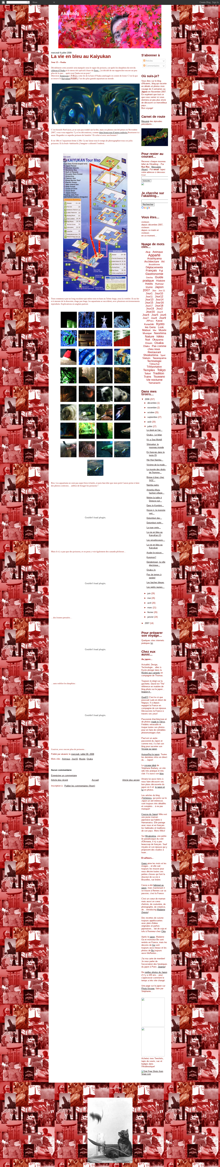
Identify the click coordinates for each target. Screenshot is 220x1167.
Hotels (149, 283)
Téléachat (154, 364)
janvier (150, 617)
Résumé (145, 121)
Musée (82, 759)
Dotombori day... (154, 518)
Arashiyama (154, 258)
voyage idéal (150, 765)
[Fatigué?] (104, 420)
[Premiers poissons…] (122, 365)
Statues (146, 358)
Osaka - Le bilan (154, 435)
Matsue (146, 330)
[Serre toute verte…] (68, 383)
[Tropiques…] (122, 457)
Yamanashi (154, 382)
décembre (152, 403)
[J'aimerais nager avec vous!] (95, 476)
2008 (147, 399)
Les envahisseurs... (156, 540)
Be (152, 950)
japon (152, 937)
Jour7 (146, 318)
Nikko (160, 336)
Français (151, 270)
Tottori (147, 373)
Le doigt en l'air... (154, 430)
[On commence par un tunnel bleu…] (87, 365)
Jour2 (159, 308)
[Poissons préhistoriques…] (122, 439)
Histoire (160, 280)
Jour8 (154, 318)
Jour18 (159, 305)
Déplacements (154, 267)
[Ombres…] (104, 439)
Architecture (151, 261)
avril (149, 603)
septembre (152, 417)
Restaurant (154, 352)
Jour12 (159, 296)
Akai (148, 252)
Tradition (158, 373)
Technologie (154, 361)
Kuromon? (151, 557)
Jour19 (150, 308)
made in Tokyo (158, 722)
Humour (159, 283)
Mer (154, 330)
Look (161, 327)
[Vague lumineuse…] (86, 328)
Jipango (161, 967)
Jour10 (159, 293)
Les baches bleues (155, 582)
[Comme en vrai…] (104, 383)
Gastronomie (154, 273)
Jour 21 (161, 290)
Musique (147, 333)
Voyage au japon (149, 749)
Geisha (149, 277)
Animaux (66, 759)
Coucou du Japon (149, 814)
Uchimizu (147, 798)
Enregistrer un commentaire (64, 775)
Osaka (90, 759)
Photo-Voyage (147, 988)
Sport (162, 355)
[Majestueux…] (68, 439)
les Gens (150, 327)
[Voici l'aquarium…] (122, 346)
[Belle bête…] (68, 402)
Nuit (147, 339)
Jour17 (149, 305)
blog (161, 773)
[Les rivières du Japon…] (87, 383)
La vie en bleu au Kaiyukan (81, 56)
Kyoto (160, 324)
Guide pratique (153, 278)
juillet (150, 426)
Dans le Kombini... (155, 505)
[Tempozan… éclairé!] (69, 328)
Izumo (149, 287)
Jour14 (159, 299)
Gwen (144, 863)
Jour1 (149, 293)
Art (162, 261)
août (149, 422)
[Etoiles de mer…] (69, 346)
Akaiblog (70, 13)
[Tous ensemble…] (87, 420)
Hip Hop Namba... (155, 460)
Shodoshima (150, 355)
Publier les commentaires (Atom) (79, 786)
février (150, 612)
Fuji (161, 270)
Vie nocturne (154, 379)
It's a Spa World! (154, 439)
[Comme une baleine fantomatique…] (86, 346)
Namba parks (153, 485)
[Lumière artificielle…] (87, 439)
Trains (147, 376)
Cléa (163, 931)
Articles (149, 61)
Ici (152, 643)
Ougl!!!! (144, 697)
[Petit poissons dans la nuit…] (122, 420)
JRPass (150, 321)
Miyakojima (150, 836)
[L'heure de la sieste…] (122, 402)
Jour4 (145, 314)
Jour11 (149, 296)
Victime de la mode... (157, 465)
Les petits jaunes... (155, 587)
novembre (152, 407)
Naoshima (160, 333)
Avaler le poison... (155, 552)
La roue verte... (154, 527)
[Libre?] (104, 457)
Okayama (157, 339)
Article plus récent (59, 780)
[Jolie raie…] (122, 328)
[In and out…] (68, 457)
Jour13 (149, 299)
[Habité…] (104, 365)
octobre (151, 412)
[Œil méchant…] (87, 457)
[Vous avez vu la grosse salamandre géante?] (122, 383)
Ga (153, 945)
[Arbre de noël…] (104, 328)
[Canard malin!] (87, 402)
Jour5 (154, 314)
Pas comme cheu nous (157, 348)
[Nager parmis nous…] (104, 346)
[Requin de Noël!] (68, 365)
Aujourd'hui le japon (150, 754)
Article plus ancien (131, 780)
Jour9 (162, 317)
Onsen (148, 343)
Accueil (95, 780)
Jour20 (150, 311)
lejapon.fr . (146, 692)
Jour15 (75, 759)
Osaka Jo (151, 570)
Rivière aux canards (150, 673)
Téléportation (154, 366)
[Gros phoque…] (68, 420)
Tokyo (161, 370)
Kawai (159, 320)
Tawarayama (159, 358)
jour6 (163, 314)
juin (149, 593)
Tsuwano (159, 376)
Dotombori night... (155, 523)
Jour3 (160, 312)
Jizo (154, 290)
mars (150, 607)
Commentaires (152, 66)
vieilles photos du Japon (156, 972)
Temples (149, 370)
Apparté (154, 255)
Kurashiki (149, 324)
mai (149, 598)
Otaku (146, 346)
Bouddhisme (154, 264)
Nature (149, 336)
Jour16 (159, 302)
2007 (147, 623)
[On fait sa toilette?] (104, 402)
